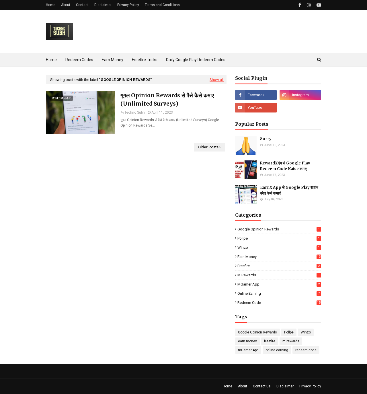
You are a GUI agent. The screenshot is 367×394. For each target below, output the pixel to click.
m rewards (278, 275)
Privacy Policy (128, 5)
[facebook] (299, 5)
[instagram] (308, 5)
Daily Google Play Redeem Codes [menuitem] (195, 59)
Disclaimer (103, 5)
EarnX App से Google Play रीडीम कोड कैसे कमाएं (289, 190)
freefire (278, 266)
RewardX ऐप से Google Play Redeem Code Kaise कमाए (285, 166)
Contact (82, 5)
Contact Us (262, 386)
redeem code (279, 302)
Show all (217, 79)
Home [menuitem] (51, 59)
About (65, 5)
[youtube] (318, 5)
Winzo (278, 247)
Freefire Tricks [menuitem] (144, 59)
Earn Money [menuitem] (112, 59)
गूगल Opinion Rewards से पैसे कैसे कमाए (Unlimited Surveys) (167, 99)
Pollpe (278, 238)
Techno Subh (134, 112)
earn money (279, 257)
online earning (278, 293)
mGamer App (278, 284)
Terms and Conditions (162, 5)
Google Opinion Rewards (278, 229)
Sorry (266, 138)
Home (50, 5)
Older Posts (208, 147)
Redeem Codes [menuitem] (79, 59)
